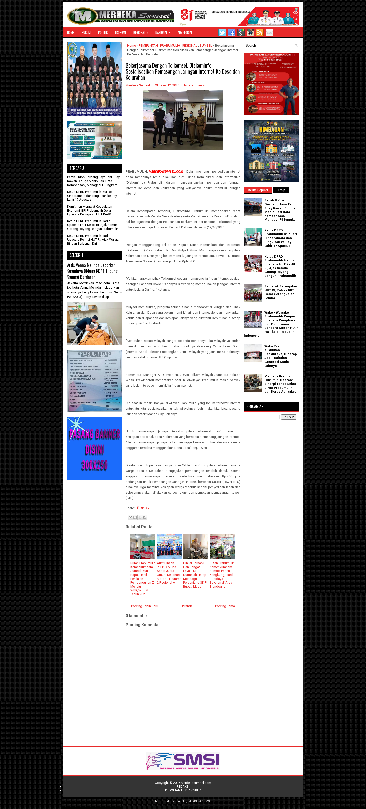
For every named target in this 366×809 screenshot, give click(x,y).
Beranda (187, 606)
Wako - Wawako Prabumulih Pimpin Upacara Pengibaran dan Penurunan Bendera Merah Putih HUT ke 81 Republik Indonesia (271, 324)
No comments (194, 85)
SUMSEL (206, 45)
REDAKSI (183, 786)
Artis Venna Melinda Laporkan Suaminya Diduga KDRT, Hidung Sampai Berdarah (92, 271)
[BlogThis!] (135, 517)
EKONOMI (120, 32)
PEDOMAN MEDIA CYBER (183, 790)
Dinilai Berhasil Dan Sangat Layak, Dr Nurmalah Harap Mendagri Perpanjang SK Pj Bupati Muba (195, 574)
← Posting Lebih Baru (142, 606)
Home (131, 45)
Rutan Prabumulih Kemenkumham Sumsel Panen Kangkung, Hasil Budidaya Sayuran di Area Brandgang (222, 574)
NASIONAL (163, 32)
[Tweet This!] (142, 508)
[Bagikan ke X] (139, 517)
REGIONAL (140, 32)
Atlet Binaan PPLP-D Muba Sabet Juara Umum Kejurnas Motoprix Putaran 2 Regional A (169, 572)
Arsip (281, 190)
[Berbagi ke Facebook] (144, 517)
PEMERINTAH (148, 45)
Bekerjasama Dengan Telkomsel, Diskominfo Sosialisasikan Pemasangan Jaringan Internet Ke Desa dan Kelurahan (183, 71)
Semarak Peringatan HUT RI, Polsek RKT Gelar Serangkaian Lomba (280, 292)
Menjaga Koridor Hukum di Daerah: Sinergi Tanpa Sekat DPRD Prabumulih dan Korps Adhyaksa (280, 383)
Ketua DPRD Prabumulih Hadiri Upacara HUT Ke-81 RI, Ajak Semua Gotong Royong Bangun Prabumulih (93, 225)
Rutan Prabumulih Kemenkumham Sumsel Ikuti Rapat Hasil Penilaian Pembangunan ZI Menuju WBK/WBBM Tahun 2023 (142, 578)
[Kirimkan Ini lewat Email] (130, 517)
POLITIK (103, 32)
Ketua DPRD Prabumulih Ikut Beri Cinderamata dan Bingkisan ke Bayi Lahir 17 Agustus (92, 195)
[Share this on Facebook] (137, 508)
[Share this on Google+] (148, 508)
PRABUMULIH (170, 45)
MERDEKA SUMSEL (200, 801)
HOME (70, 32)
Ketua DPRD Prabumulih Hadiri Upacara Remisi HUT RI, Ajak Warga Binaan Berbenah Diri (93, 239)
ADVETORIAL (185, 32)
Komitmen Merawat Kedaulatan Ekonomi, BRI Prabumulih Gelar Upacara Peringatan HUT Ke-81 (89, 210)
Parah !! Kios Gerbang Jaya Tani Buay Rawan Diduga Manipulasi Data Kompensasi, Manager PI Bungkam (93, 181)
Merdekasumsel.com (196, 783)
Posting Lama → (227, 606)
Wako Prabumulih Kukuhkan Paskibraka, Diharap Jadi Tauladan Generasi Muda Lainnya (280, 356)
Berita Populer (258, 190)
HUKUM (86, 32)
